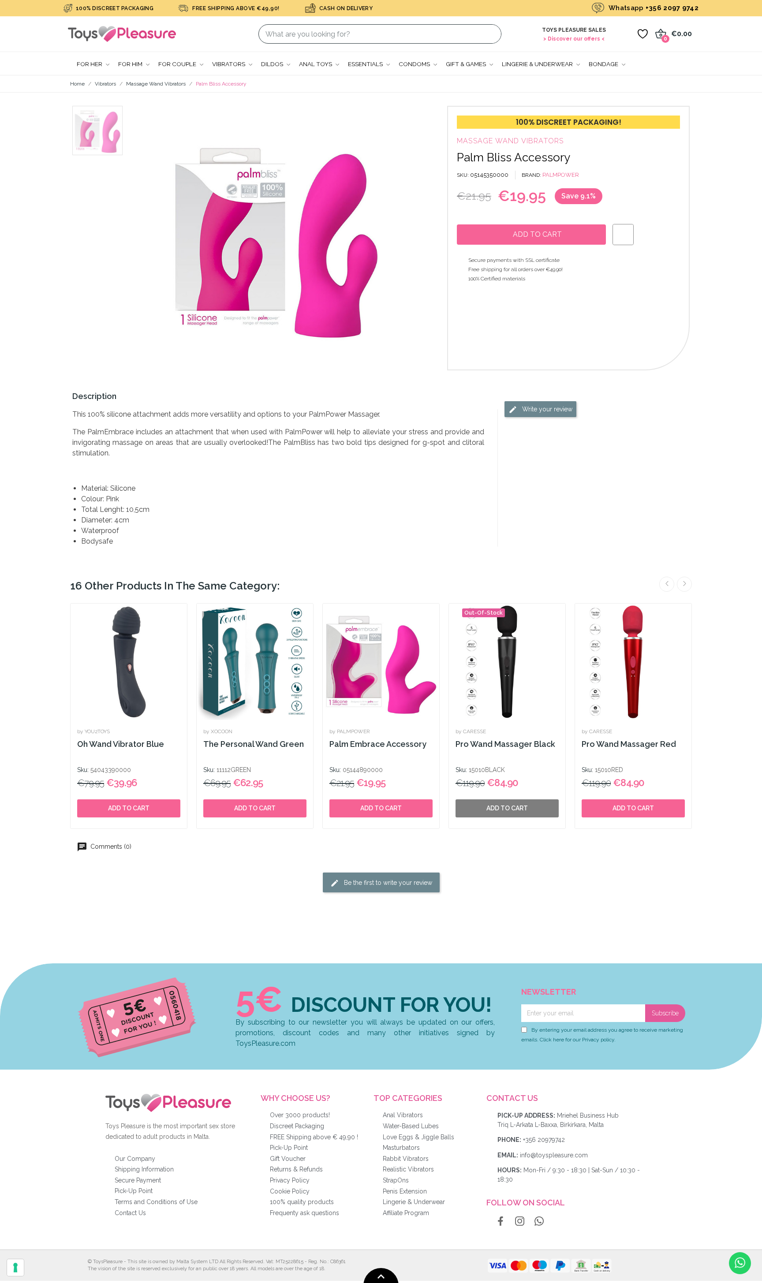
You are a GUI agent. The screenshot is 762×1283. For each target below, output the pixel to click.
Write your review (546, 409)
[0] (642, 34)
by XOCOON (217, 731)
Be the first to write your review (387, 882)
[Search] (489, 34)
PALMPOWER (560, 175)
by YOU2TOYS (93, 731)
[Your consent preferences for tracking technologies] (15, 1267)
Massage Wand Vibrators (510, 141)
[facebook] (500, 1221)
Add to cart (128, 808)
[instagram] (520, 1221)
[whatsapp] (539, 1221)
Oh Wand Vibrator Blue (120, 744)
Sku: (83, 769)
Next (684, 584)
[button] (150, 238)
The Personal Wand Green (253, 744)
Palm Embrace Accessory (377, 744)
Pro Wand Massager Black (505, 744)
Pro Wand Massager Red (629, 744)
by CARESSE (471, 731)
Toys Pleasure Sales (574, 30)
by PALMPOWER (349, 731)
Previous (666, 584)
